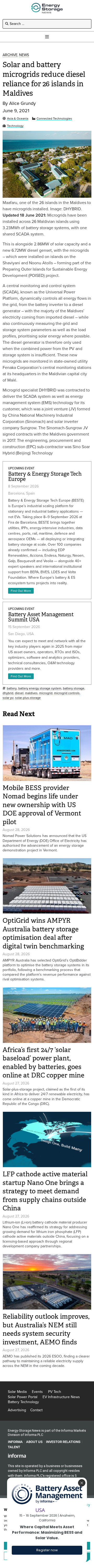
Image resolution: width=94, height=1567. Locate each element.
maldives (31, 693)
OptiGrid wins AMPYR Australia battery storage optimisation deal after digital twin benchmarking (43, 933)
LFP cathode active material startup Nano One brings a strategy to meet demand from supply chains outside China (45, 1191)
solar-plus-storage (28, 698)
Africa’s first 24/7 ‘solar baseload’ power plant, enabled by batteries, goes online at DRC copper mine (43, 1063)
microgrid (45, 693)
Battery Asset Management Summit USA (41, 617)
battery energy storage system (39, 688)
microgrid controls (67, 693)
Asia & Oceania (17, 118)
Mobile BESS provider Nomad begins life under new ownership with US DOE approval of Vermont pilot (42, 805)
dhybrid (8, 693)
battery (12, 688)
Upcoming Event (21, 468)
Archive (10, 55)
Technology (15, 126)
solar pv (8, 698)
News (24, 55)
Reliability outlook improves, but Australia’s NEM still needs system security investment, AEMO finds (46, 1329)
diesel (19, 693)
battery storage (73, 688)
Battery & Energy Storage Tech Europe (45, 476)
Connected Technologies (54, 118)
